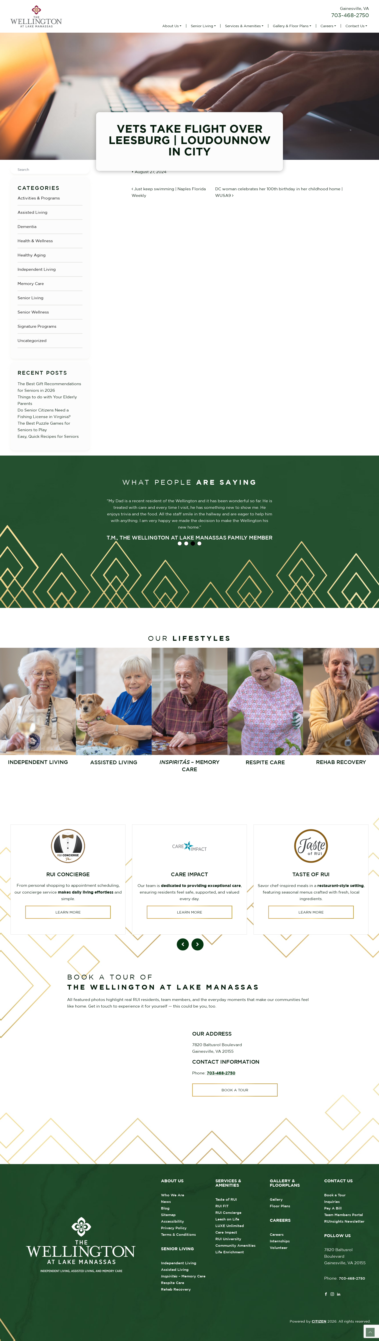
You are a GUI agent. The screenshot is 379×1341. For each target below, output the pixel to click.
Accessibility (172, 1221)
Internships (280, 1241)
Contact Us (355, 26)
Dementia (27, 226)
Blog (165, 1208)
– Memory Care (183, 1276)
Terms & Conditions (178, 1234)
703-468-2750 (350, 15)
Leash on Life (227, 1219)
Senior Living (202, 26)
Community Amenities (235, 1245)
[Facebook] (326, 1293)
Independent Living (37, 269)
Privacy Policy (174, 1228)
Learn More (68, 912)
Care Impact (226, 1232)
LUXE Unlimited (229, 1226)
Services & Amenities (243, 26)
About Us (170, 26)
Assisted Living (32, 212)
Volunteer (279, 1248)
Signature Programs (37, 326)
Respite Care (172, 1283)
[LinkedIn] (338, 1293)
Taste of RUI (226, 1199)
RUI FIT (222, 1206)
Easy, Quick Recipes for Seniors (48, 436)
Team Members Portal (343, 1215)
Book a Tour (235, 1090)
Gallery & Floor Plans (291, 26)
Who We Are (172, 1195)
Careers (326, 26)
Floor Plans (280, 1206)
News (166, 1202)
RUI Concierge (228, 1213)
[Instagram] (332, 1293)
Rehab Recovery (176, 1289)
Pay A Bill (333, 1208)
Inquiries (332, 1202)
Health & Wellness (35, 241)
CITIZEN (319, 1321)
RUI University (228, 1239)
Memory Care (31, 283)
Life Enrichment (229, 1252)
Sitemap (168, 1215)
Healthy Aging (32, 255)
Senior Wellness (33, 312)
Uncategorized (32, 340)
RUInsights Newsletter (344, 1221)
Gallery (276, 1199)
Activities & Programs (39, 198)
